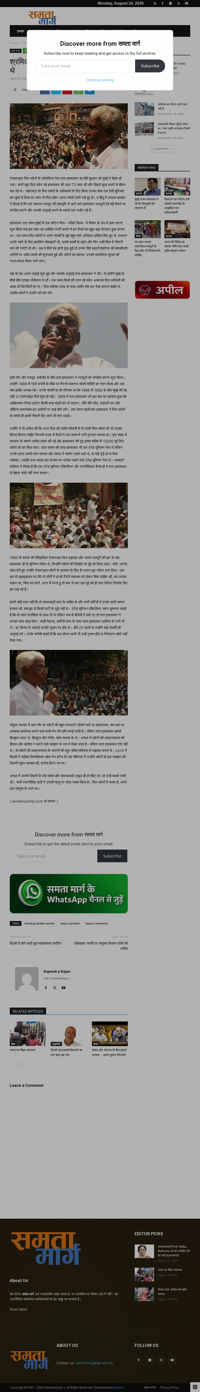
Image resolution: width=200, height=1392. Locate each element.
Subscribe (150, 65)
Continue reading (100, 80)
